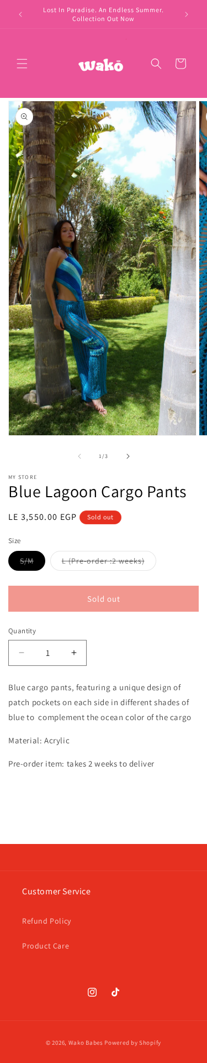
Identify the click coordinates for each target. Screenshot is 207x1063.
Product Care (45, 946)
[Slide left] (79, 456)
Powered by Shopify (132, 1042)
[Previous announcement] (20, 14)
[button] (22, 63)
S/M (32, 563)
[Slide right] (128, 456)
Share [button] (29, 796)
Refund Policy (46, 921)
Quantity (22, 630)
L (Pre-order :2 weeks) (109, 563)
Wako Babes (85, 1042)
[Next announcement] (186, 14)
